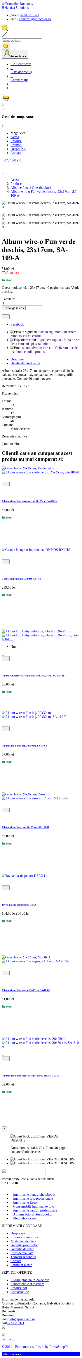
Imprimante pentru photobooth (34, 1194)
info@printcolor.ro (22, 1319)
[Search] (6, 46)
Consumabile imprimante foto (33, 1206)
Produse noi (18, 1288)
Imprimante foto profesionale (33, 1198)
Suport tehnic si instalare (27, 1284)
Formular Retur (21, 1265)
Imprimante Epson (25, 1202)
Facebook (17, 324)
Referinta (8, 386)
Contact (15, 1261)
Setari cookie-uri (13, 1354)
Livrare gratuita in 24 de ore (29, 1280)
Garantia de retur (22, 1249)
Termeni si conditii (23, 1257)
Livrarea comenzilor (24, 1237)
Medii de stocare (24, 1218)
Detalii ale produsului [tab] (25, 363)
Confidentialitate (21, 1253)
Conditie (8, 444)
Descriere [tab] (17, 359)
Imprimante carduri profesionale (35, 1210)
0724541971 (15, 1323)
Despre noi (18, 1233)
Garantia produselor (24, 1245)
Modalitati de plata (23, 1241)
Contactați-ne (19, 1292)
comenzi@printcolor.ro (35, 19)
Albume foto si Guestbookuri (33, 1214)
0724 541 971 (29, 15)
